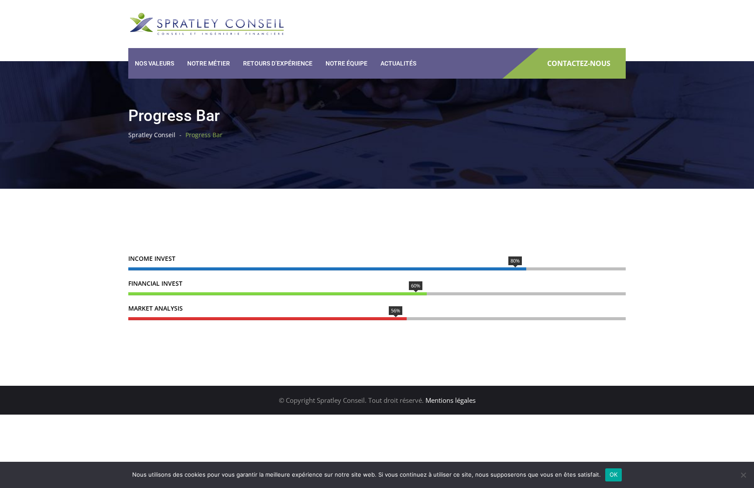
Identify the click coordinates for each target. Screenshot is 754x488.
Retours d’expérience (277, 63)
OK (614, 474)
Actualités (398, 63)
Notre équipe (346, 63)
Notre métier (208, 63)
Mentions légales (450, 400)
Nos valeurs (154, 63)
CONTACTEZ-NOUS (578, 63)
